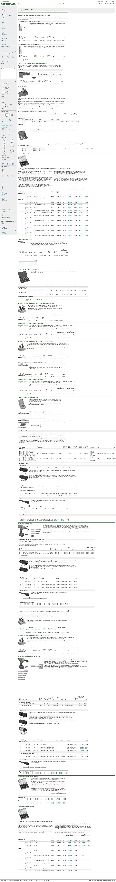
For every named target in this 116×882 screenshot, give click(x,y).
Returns (9, 880)
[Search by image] (63, 3)
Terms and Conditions (105, 880)
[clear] (59, 3)
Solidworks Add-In (31, 880)
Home (2, 880)
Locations (5, 880)
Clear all (14, 6)
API (41, 880)
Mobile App (25, 880)
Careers (21, 880)
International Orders (15, 880)
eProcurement (38, 880)
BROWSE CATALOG (5, 1)
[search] (15, 68)
